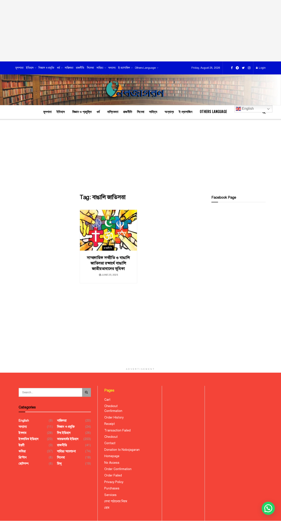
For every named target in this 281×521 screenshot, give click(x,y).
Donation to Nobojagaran (122, 450)
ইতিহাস (30, 67)
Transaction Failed (117, 430)
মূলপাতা (19, 67)
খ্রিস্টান (23, 457)
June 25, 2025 (109, 274)
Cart (107, 400)
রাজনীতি (80, 67)
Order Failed (113, 475)
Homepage (111, 456)
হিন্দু (59, 463)
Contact (109, 443)
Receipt (109, 424)
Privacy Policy (113, 482)
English (247, 108)
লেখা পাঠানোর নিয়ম (115, 501)
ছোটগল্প (24, 463)
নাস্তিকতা (69, 67)
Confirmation (113, 411)
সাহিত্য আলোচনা (66, 451)
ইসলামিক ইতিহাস (28, 439)
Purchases (111, 488)
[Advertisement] (140, 30)
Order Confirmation (117, 469)
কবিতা (22, 451)
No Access (111, 463)
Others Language (145, 67)
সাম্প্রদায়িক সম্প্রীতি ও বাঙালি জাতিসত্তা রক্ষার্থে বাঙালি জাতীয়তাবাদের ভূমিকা (108, 263)
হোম (106, 508)
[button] (268, 508)
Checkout (111, 406)
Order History (114, 417)
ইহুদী (22, 445)
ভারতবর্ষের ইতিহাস (67, 439)
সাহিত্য (100, 67)
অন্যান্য (112, 67)
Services (110, 495)
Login (262, 67)
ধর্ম (58, 67)
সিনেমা (90, 67)
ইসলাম (22, 433)
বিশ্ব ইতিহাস (63, 433)
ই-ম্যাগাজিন (124, 67)
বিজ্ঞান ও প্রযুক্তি (46, 67)
